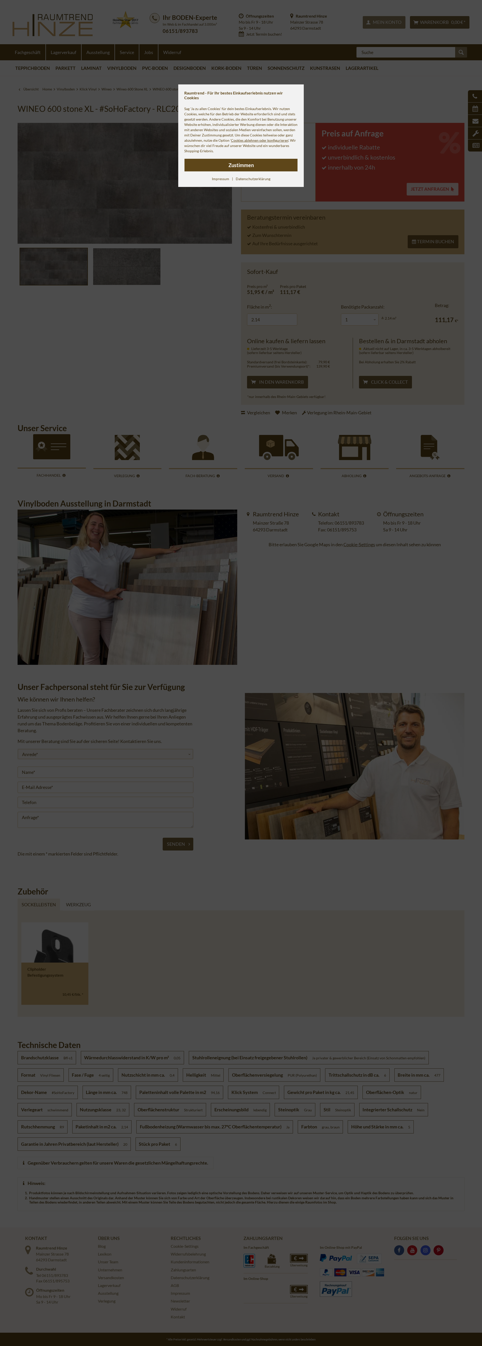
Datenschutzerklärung (253, 179)
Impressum (220, 179)
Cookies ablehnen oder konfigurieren (259, 140)
